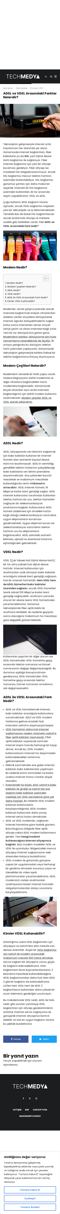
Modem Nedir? (15, 283)
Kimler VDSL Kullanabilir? (21, 301)
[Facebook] (23, 1098)
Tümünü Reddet (30, 1207)
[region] (30, 1183)
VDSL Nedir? (14, 294)
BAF (27, 1109)
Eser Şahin (8, 88)
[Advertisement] (30, 39)
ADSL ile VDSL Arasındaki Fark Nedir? (27, 297)
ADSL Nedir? (13, 290)
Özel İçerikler (21, 88)
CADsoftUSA (40, 1109)
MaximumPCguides (30, 1116)
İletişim (17, 1109)
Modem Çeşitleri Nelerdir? (21, 286)
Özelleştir (30, 1198)
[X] (29, 1098)
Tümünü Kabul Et (30, 1189)
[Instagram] (36, 1098)
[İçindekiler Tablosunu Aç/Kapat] (44, 278)
